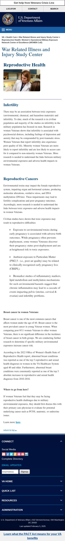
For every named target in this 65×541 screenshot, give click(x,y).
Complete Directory (12, 458)
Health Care (11, 37)
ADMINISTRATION (12, 509)
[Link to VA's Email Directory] (4, 454)
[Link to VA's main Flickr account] (19, 454)
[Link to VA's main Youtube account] (23, 454)
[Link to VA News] (15, 454)
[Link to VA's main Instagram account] (26, 454)
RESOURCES (9, 500)
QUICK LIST (9, 490)
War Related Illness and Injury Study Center (38, 37)
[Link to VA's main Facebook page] (7, 454)
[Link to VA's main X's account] (11, 454)
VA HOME (7, 481)
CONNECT (8, 441)
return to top (9, 430)
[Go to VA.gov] (21, 19)
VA (3, 37)
